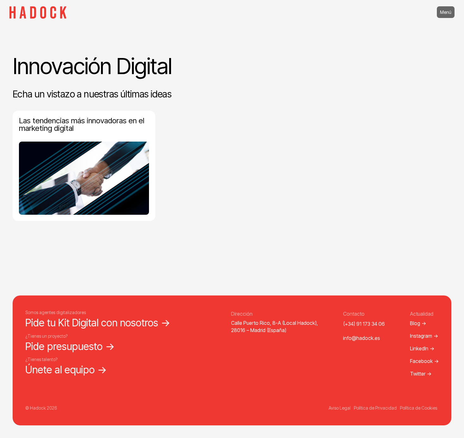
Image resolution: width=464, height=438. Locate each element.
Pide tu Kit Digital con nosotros (97, 323)
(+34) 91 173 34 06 (364, 324)
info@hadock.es (361, 338)
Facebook (424, 361)
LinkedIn (422, 348)
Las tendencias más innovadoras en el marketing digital (81, 124)
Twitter (420, 374)
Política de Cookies (418, 408)
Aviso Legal (340, 408)
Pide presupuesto (70, 346)
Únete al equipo (66, 370)
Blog (418, 323)
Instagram (424, 336)
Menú (445, 12)
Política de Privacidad (375, 408)
